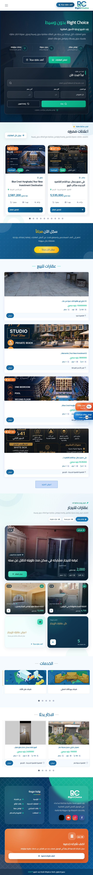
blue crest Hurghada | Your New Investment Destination (27, 183)
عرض (10, 315)
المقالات (35, 813)
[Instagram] (75, 817)
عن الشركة (17, 799)
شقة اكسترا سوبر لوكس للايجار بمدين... (29, 606)
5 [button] (44, 218)
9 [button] (59, 218)
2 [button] (34, 218)
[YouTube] (68, 817)
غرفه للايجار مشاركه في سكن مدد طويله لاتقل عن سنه (43, 560)
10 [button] (63, 218)
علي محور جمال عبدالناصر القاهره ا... (74, 457)
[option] (46, 66)
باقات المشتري (33, 808)
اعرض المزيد (46, 484)
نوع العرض (83, 89)
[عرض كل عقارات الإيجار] (53, 642)
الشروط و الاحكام (15, 813)
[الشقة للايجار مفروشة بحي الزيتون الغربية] (68, 598)
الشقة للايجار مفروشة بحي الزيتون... (73, 606)
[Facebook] (82, 817)
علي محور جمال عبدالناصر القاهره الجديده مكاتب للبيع (69, 183)
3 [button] (37, 218)
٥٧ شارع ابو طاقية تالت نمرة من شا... (74, 301)
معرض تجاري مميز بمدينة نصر (69, 747)
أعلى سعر (29, 89)
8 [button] (55, 218)
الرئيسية (35, 799)
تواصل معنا (17, 808)
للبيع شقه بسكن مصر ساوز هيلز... (25, 747)
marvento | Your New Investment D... (74, 353)
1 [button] (30, 218)
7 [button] (52, 218)
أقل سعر (56, 89)
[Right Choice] (75, 794)
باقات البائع (17, 804)
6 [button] (48, 218)
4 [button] (41, 218)
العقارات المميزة (32, 804)
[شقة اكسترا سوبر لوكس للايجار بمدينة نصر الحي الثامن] (25, 598)
